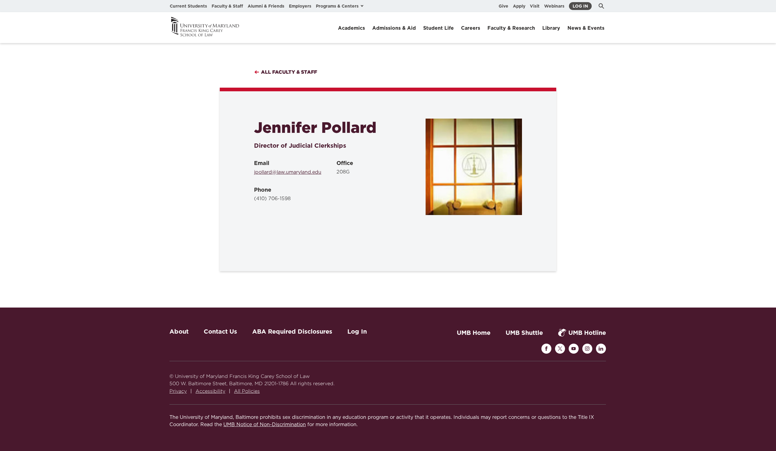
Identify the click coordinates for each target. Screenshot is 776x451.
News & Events (585, 28)
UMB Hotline (587, 332)
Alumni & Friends (266, 6)
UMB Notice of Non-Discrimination (264, 424)
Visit (535, 6)
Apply (519, 6)
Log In (580, 6)
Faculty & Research (511, 28)
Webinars (554, 6)
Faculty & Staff (227, 6)
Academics (351, 28)
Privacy (178, 391)
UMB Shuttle (524, 332)
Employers (300, 6)
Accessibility (210, 391)
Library (551, 28)
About (179, 331)
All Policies (247, 391)
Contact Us (220, 331)
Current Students (188, 6)
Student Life (438, 28)
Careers (470, 28)
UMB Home (473, 332)
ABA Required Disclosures (292, 331)
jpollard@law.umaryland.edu (287, 172)
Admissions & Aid (394, 28)
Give (503, 6)
